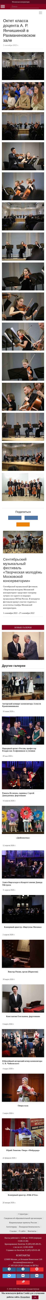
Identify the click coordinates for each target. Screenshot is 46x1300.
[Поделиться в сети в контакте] (14, 518)
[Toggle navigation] (40, 12)
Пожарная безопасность (29, 1227)
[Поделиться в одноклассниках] (23, 524)
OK (35, 1297)
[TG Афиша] (23, 1269)
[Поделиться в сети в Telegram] (31, 518)
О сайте (22, 1231)
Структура (23, 1214)
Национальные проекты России (23, 1222)
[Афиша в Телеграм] (23, 1282)
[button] (5, 646)
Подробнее (25, 1297)
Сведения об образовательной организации (23, 1218)
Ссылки (13, 1231)
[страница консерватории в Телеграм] (9, 1269)
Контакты (32, 1231)
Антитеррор (11, 1227)
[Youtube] (36, 1269)
